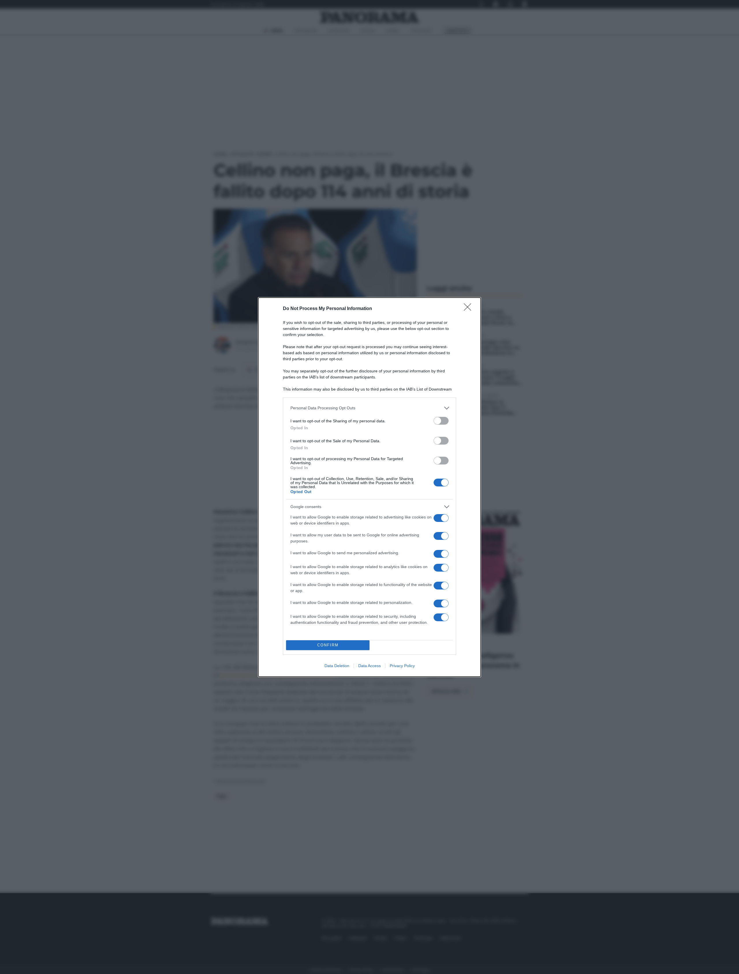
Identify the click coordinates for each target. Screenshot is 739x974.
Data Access (369, 665)
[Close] (469, 308)
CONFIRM (328, 645)
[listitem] (369, 408)
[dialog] (369, 487)
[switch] (441, 421)
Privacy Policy (402, 665)
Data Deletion (336, 665)
